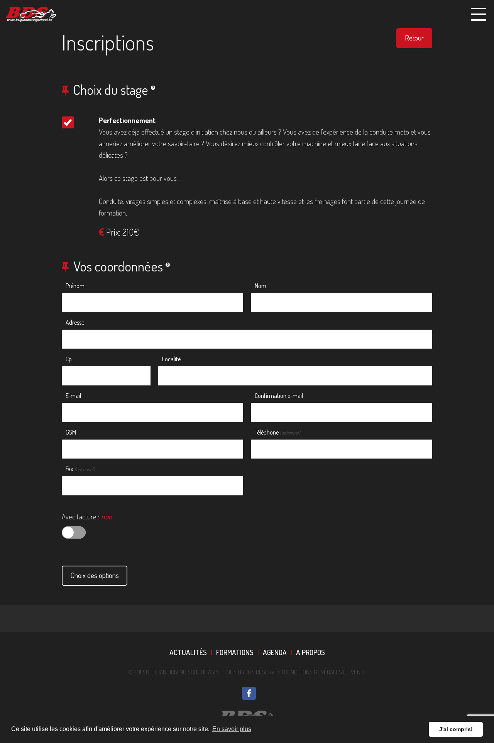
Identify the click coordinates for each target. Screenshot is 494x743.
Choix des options (94, 575)
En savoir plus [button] (231, 729)
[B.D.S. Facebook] (249, 693)
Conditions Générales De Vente (325, 672)
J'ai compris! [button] (456, 729)
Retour (414, 37)
